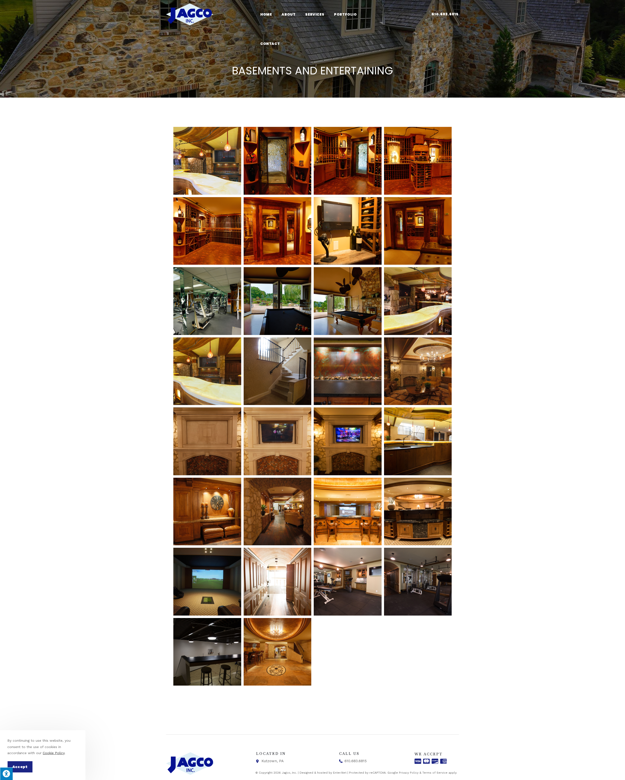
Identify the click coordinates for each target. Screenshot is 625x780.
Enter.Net (339, 772)
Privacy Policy (408, 772)
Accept (20, 767)
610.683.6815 (445, 14)
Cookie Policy (53, 753)
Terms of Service (435, 772)
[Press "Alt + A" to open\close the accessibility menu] (6, 773)
